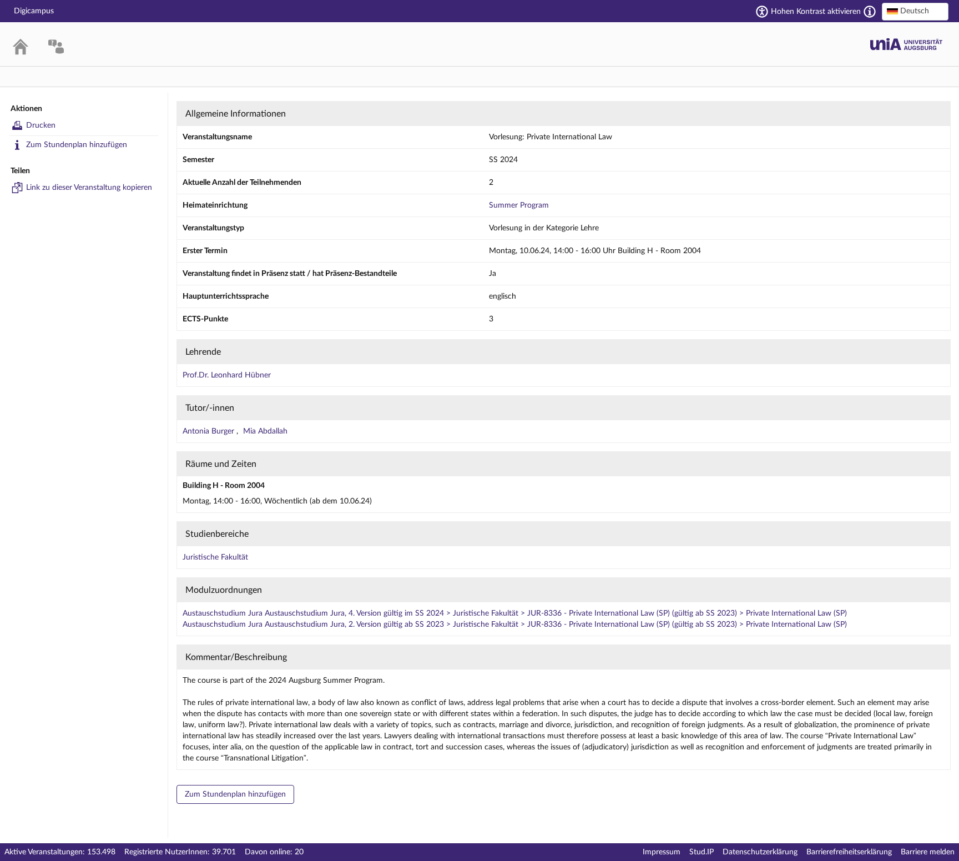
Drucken (40, 125)
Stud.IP (701, 852)
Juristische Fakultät (215, 557)
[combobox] (915, 12)
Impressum (661, 852)
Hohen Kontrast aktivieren (816, 12)
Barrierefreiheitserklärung (849, 852)
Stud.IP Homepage (906, 44)
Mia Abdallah (265, 431)
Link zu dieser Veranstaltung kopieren (89, 188)
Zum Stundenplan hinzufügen (76, 145)
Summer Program (519, 205)
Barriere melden (928, 852)
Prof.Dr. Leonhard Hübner (227, 375)
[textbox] (915, 11)
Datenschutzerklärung (760, 852)
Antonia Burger (209, 431)
